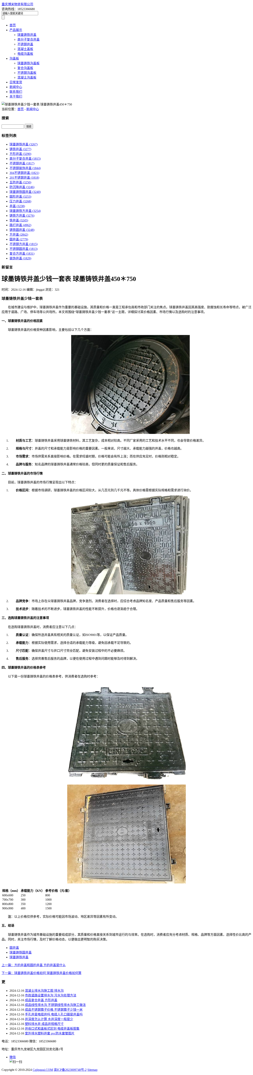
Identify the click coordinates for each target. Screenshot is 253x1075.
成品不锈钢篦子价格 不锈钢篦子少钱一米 (54, 1009)
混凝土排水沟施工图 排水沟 (44, 990)
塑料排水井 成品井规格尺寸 (44, 1024)
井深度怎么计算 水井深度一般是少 (49, 1019)
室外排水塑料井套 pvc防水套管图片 (50, 1033)
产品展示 (15, 30)
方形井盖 (20, 154)
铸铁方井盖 (21, 215)
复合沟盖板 (25, 68)
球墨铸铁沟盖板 (28, 63)
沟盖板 (14, 58)
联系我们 (15, 91)
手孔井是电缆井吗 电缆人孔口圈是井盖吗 (54, 1014)
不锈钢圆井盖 (23, 248)
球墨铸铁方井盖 (25, 211)
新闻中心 (15, 87)
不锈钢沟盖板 (26, 72)
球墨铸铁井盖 (26, 34)
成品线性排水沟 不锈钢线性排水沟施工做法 (55, 1005)
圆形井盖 (20, 196)
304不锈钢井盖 (24, 173)
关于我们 (15, 96)
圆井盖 (18, 239)
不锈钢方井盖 (23, 244)
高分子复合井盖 (28, 39)
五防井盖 (20, 182)
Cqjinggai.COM (43, 1069)
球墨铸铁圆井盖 (25, 192)
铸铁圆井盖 (21, 230)
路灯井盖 (20, 225)
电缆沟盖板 (25, 53)
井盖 (17, 206)
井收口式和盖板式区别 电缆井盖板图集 (52, 1028)
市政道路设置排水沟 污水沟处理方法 (50, 995)
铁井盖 (18, 220)
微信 (12, 1057)
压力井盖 (20, 201)
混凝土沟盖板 (26, 77)
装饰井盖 (20, 258)
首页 (12, 25)
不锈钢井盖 (25, 44)
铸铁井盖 (20, 149)
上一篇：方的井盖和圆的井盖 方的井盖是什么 (34, 965)
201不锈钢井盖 (24, 177)
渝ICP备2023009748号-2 (70, 1069)
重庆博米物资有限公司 (17, 4)
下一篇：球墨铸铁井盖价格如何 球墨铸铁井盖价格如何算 (41, 973)
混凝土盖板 (25, 49)
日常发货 (15, 82)
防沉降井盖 (21, 187)
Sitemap (92, 1069)
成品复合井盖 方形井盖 (41, 1000)
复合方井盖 (21, 253)
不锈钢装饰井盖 (25, 168)
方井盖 (18, 234)
